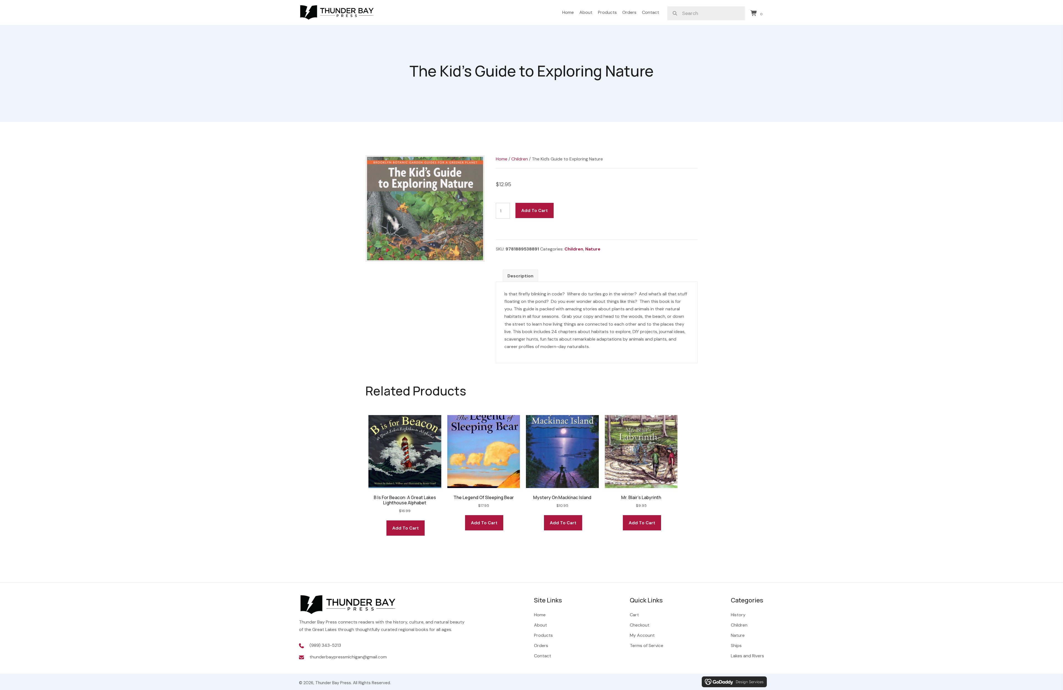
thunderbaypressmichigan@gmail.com (348, 657)
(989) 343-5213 (325, 645)
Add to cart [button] (405, 528)
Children (519, 159)
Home (501, 159)
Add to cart (534, 210)
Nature (592, 249)
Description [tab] (520, 276)
